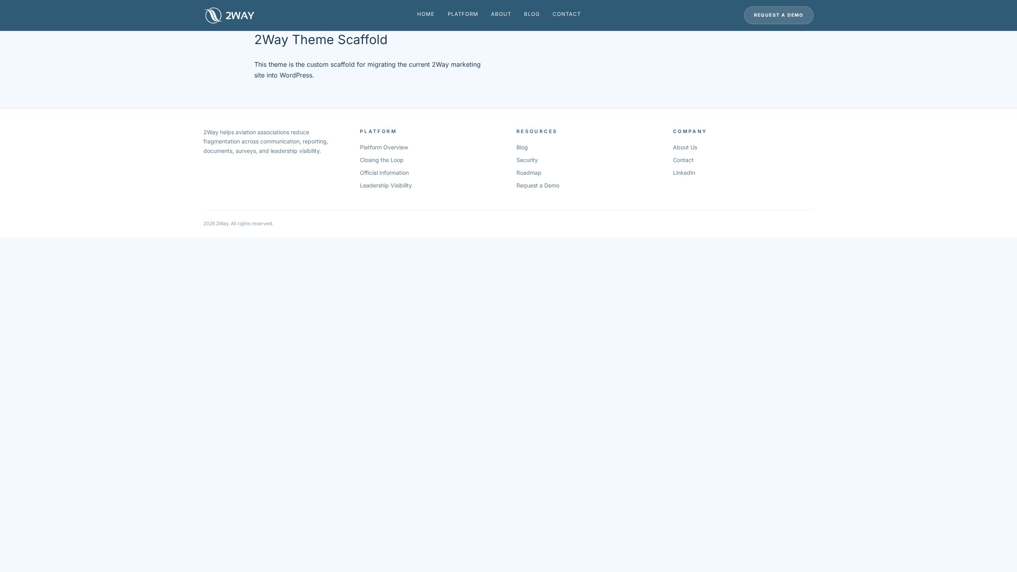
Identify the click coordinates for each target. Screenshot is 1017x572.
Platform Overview (384, 147)
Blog (532, 14)
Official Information (384, 172)
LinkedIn (684, 172)
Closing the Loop (382, 160)
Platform (463, 14)
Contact (567, 14)
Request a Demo (779, 15)
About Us (685, 147)
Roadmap (528, 172)
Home (426, 14)
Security (527, 160)
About (501, 14)
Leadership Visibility (386, 185)
